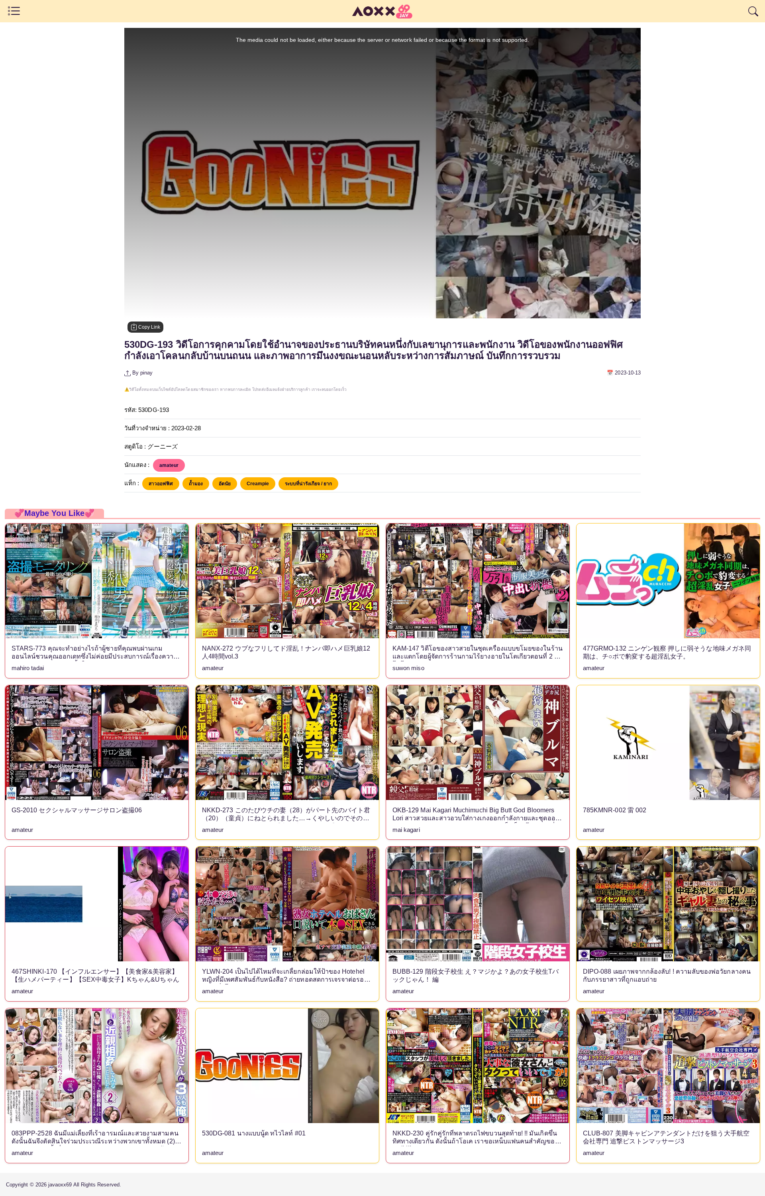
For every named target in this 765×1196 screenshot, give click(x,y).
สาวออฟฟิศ (161, 483)
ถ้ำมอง (196, 483)
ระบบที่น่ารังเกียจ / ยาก (308, 483)
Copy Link (148, 327)
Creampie (258, 483)
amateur (168, 465)
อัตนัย (225, 483)
